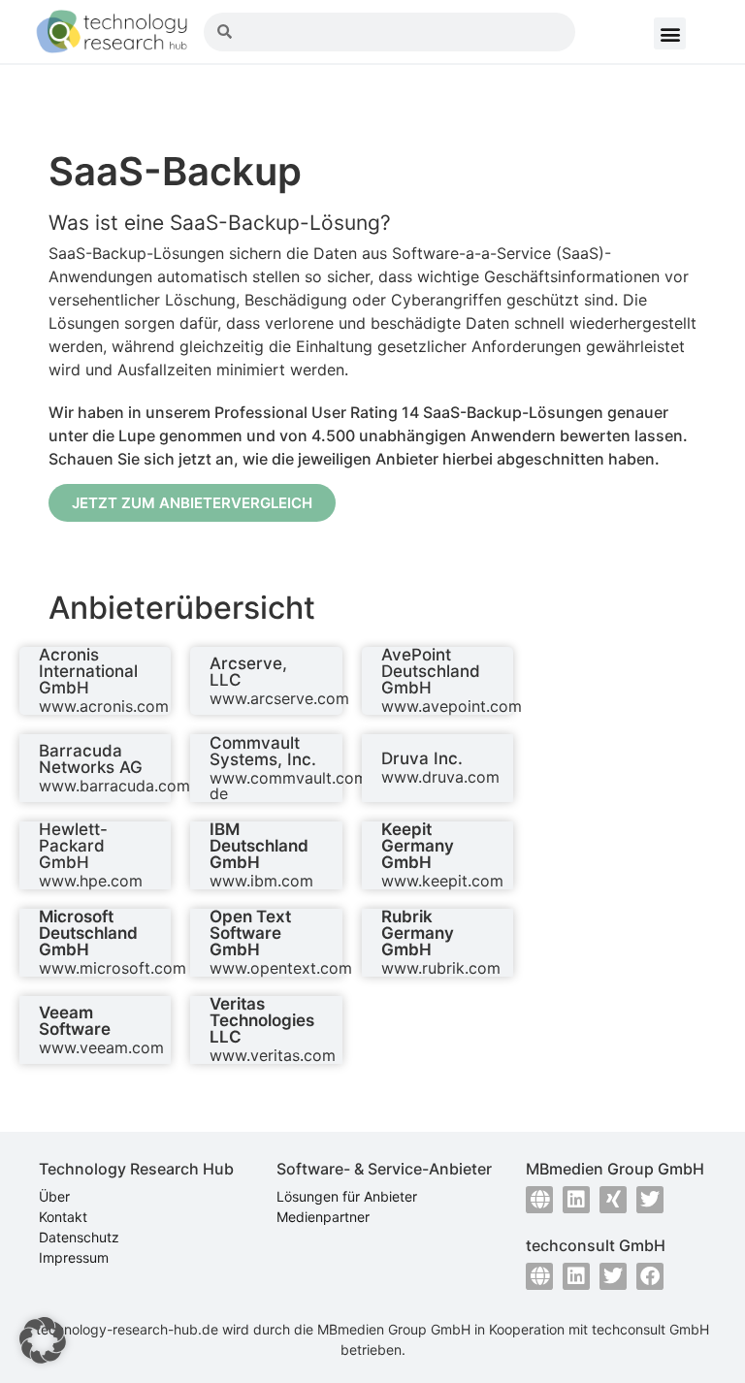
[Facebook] (650, 1276)
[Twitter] (650, 1199)
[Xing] (613, 1199)
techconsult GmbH (650, 1329)
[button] (670, 33)
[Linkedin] (576, 1199)
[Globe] (539, 1199)
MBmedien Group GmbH (393, 1329)
